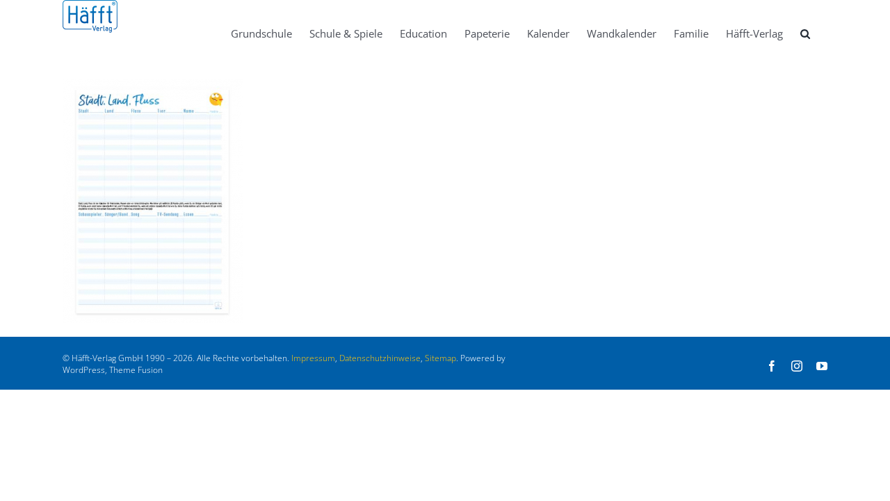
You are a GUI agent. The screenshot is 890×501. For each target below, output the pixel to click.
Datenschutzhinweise (380, 358)
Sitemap (440, 358)
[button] (805, 32)
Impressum (313, 358)
